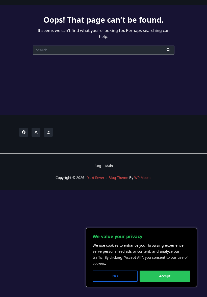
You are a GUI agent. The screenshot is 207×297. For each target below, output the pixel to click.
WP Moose (142, 177)
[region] (141, 257)
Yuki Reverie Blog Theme (107, 177)
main (109, 165)
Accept (164, 276)
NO (115, 276)
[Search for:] (103, 50)
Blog (97, 165)
